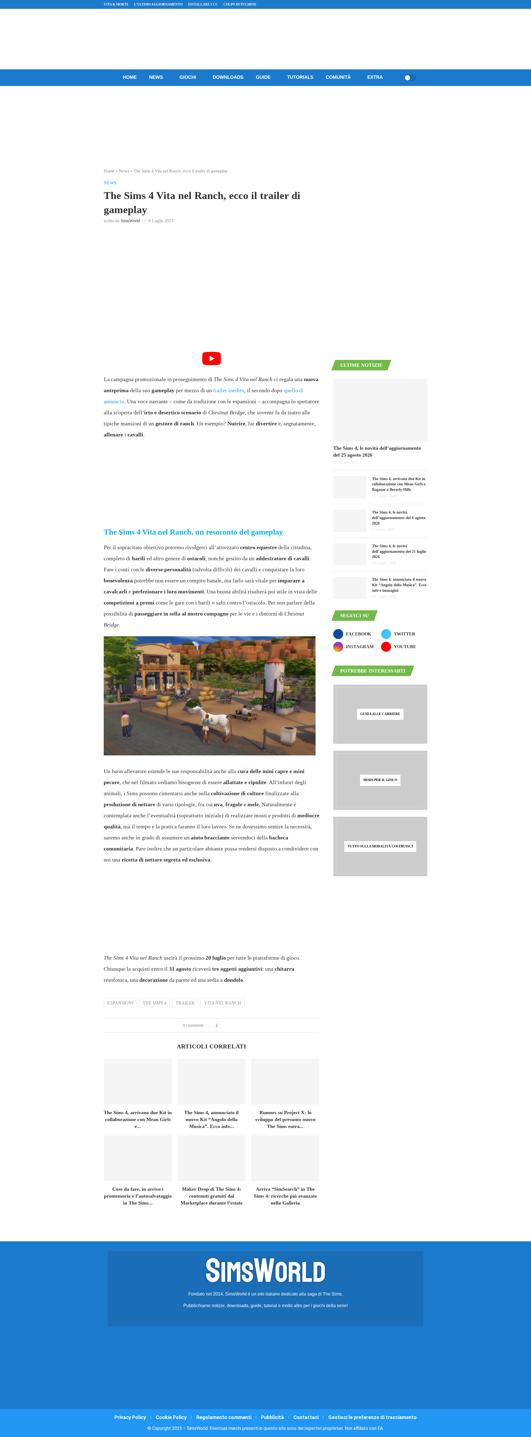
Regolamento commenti (223, 1417)
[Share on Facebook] (227, 1025)
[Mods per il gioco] (380, 780)
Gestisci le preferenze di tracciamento (372, 1417)
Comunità (338, 77)
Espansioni (120, 1003)
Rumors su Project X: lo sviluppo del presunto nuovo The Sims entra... (285, 1119)
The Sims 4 (154, 1003)
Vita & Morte (116, 4)
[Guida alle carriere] (380, 714)
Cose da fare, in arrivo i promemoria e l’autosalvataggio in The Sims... (138, 1196)
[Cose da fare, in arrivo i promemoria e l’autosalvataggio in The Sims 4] (138, 1158)
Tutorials (300, 77)
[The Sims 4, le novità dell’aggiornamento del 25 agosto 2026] (380, 410)
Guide (263, 77)
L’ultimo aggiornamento (158, 4)
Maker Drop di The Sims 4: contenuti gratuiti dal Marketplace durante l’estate (212, 1196)
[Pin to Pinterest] (235, 1025)
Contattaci (306, 1417)
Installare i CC (203, 4)
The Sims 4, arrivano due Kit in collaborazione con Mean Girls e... (138, 1119)
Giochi (187, 77)
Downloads (228, 77)
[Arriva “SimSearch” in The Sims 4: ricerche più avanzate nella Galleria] (285, 1158)
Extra (375, 77)
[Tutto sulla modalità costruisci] (380, 846)
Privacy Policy (130, 1417)
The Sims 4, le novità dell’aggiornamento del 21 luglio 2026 (399, 551)
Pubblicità (272, 1417)
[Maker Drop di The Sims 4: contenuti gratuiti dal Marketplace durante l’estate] (212, 1158)
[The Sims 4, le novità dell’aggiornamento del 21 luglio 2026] (349, 554)
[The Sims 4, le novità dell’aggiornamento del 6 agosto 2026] (349, 521)
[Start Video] (211, 363)
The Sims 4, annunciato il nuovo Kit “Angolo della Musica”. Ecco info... (211, 1119)
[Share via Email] (241, 1025)
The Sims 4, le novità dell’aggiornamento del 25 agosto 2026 (377, 451)
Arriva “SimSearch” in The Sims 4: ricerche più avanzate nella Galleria (285, 1196)
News (156, 77)
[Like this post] (221, 1025)
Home (130, 77)
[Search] (398, 78)
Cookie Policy (171, 1417)
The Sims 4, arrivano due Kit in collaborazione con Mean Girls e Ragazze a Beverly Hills (399, 484)
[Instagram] (406, 4)
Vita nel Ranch (222, 1003)
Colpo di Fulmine (239, 4)
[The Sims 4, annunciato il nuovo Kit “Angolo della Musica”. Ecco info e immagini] (212, 1081)
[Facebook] (399, 4)
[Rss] (418, 4)
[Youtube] (412, 4)
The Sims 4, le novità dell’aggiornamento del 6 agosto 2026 (398, 517)
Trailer (185, 1003)
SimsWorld (130, 220)
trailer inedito (228, 390)
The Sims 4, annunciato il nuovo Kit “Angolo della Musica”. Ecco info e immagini (399, 584)
